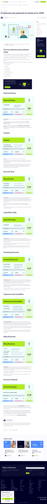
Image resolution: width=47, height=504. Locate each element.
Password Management (3, 487)
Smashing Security (6, 279)
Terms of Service (13, 487)
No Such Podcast (22, 405)
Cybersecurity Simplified (7, 321)
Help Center (30, 484)
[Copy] (45, 18)
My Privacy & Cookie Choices (14, 490)
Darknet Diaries (6, 119)
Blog (1, 7)
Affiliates (30, 487)
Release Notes (31, 491)
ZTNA (1, 483)
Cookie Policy (8, 496)
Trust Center (12, 483)
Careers (12, 484)
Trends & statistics (4, 7)
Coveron (39, 487)
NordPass (39, 484)
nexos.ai (39, 490)
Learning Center (31, 483)
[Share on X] (41, 18)
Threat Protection (3, 484)
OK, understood (7, 498)
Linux (20, 484)
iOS (20, 487)
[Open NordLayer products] (1, 1)
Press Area (30, 490)
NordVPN (39, 483)
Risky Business (6, 366)
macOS (21, 483)
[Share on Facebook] (38, 18)
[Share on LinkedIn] (43, 18)
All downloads (22, 490)
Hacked (38, 26)
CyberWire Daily (6, 238)
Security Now (6, 197)
